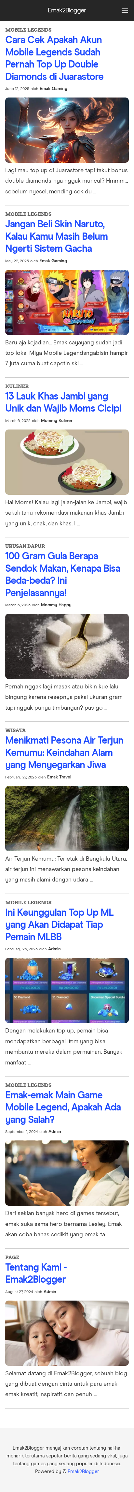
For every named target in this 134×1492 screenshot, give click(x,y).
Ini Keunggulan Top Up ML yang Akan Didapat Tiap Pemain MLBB (59, 925)
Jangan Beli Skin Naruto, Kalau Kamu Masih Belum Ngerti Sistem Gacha (56, 236)
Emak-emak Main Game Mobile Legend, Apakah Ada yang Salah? (63, 1108)
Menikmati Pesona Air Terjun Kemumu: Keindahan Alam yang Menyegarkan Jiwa (64, 753)
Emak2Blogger (83, 1471)
